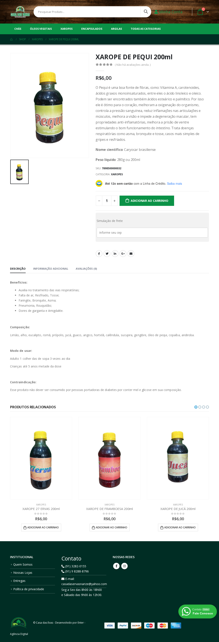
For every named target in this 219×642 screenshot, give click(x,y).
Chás (17, 29)
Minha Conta (170, 11)
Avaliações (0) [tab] (86, 268)
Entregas (19, 581)
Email (130, 253)
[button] (196, 407)
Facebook (99, 253)
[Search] (146, 10)
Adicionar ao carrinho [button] (43, 527)
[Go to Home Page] (11, 39)
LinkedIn (115, 253)
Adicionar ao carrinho (149, 201)
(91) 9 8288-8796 (76, 571)
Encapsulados (91, 29)
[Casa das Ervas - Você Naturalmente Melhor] (20, 12)
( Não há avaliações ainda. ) (133, 65)
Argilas (116, 29)
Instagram (124, 566)
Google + (123, 253)
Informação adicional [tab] (50, 268)
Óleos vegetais (41, 29)
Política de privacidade (28, 589)
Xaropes (67, 29)
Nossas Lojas (22, 573)
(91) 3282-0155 (75, 566)
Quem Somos (23, 564)
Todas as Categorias (146, 29)
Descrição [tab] (18, 268)
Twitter (107, 253)
